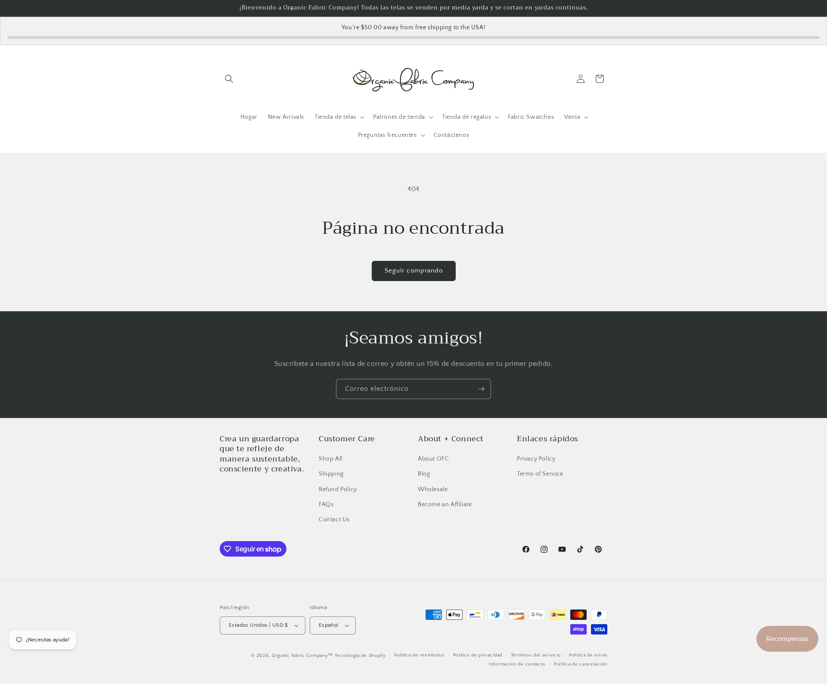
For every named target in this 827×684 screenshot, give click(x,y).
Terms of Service (540, 473)
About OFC (433, 458)
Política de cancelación (580, 664)
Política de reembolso (419, 655)
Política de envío (588, 655)
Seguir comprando (414, 270)
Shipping (331, 473)
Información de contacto (517, 664)
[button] (229, 78)
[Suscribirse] (481, 389)
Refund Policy (338, 489)
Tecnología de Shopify (360, 655)
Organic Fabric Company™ (302, 655)
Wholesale (433, 489)
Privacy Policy (536, 458)
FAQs (326, 504)
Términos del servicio (536, 655)
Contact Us (334, 519)
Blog (424, 473)
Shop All (330, 458)
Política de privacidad (477, 655)
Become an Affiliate (445, 504)
